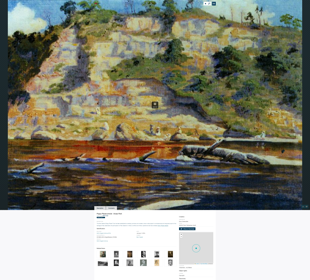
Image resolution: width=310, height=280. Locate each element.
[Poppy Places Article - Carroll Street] (143, 254)
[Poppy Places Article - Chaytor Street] (116, 254)
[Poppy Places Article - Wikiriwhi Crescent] (143, 262)
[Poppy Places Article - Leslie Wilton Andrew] (157, 254)
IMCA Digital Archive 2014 (104, 233)
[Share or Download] (303, 206)
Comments (111, 208)
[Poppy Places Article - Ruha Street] (170, 262)
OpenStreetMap (204, 263)
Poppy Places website (163, 225)
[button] (196, 248)
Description (100, 208)
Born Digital (140, 237)
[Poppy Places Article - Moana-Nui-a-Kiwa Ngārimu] (157, 262)
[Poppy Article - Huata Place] (130, 262)
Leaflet (197, 263)
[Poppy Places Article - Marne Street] (103, 262)
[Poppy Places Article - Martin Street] (170, 254)
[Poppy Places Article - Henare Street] (116, 262)
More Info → (101, 217)
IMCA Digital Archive (102, 241)
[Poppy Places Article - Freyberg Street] (103, 254)
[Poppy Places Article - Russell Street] (130, 254)
